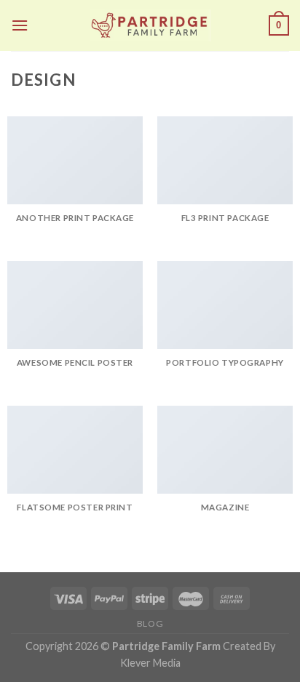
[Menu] (19, 25)
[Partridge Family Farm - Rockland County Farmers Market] (150, 25)
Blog (150, 623)
